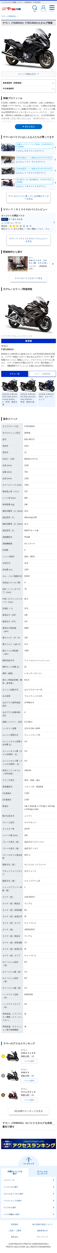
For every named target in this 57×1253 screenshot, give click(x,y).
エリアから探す (9, 1207)
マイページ (43, 11)
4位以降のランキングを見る (28, 1111)
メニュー (51, 11)
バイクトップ (8, 1180)
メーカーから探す (10, 1187)
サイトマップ (42, 1237)
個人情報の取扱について (42, 1224)
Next (53, 264)
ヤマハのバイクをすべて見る (28, 278)
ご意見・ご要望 (14, 1231)
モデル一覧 (15, 374)
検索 (34, 11)
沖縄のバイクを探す (14, 1172)
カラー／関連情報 (42, 374)
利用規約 (14, 1224)
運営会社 (14, 1237)
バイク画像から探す (11, 1214)
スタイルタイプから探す (13, 1194)
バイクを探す (29, 1061)
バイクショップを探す (12, 1201)
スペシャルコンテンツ (42, 1172)
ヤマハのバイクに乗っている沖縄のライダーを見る (28, 197)
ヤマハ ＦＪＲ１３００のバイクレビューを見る (28, 239)
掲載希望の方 (42, 1231)
